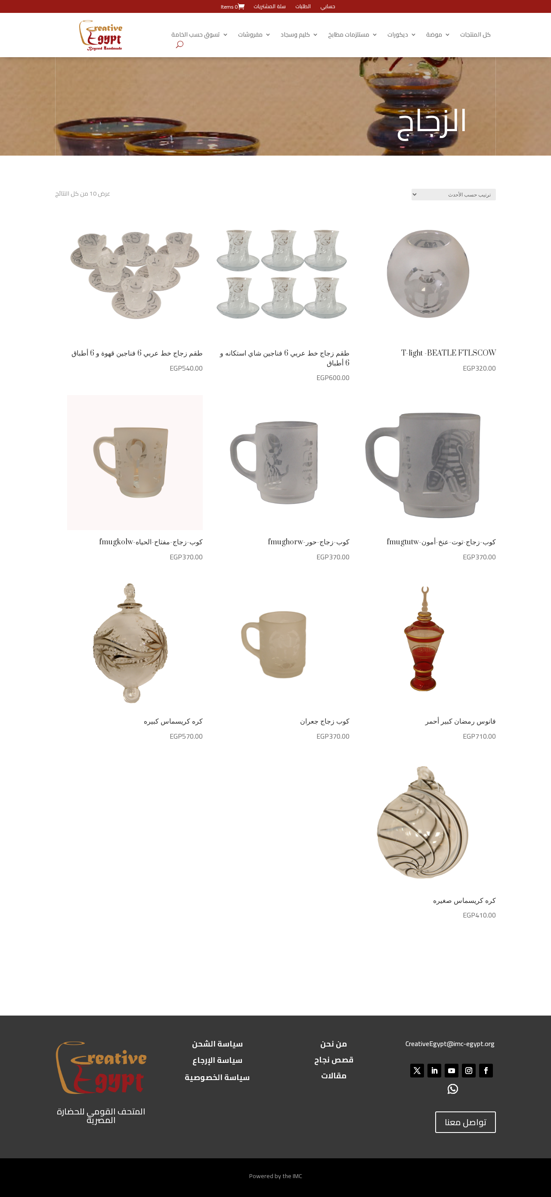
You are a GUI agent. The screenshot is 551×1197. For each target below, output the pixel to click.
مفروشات (250, 35)
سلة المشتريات (270, 7)
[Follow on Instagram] (469, 1070)
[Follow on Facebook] (486, 1070)
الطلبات (303, 7)
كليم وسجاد (295, 35)
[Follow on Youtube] (451, 1070)
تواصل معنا (465, 1122)
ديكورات (397, 35)
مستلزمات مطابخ (348, 35)
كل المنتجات (475, 35)
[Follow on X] (417, 1070)
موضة (434, 35)
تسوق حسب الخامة (195, 35)
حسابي (327, 7)
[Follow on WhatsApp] (452, 1089)
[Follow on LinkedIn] (434, 1070)
